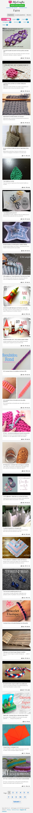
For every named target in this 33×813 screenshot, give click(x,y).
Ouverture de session (11, 7)
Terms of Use (15, 809)
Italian (5, 25)
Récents (29, 15)
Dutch (25, 22)
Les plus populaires (20, 15)
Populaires (10, 15)
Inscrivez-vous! (23, 7)
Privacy (9, 809)
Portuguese (7, 22)
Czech (24, 19)
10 (20, 797)
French (5, 19)
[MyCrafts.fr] (16, 2)
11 (25, 797)
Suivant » (16, 802)
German (17, 22)
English (15, 19)
